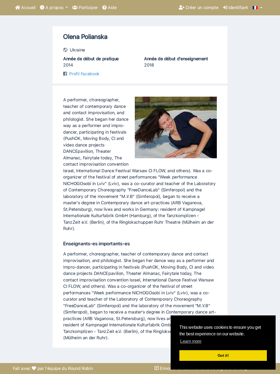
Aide (112, 7)
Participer (88, 7)
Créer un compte (201, 7)
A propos (54, 7)
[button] (257, 7)
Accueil (28, 7)
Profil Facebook (84, 73)
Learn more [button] (190, 341)
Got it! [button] (223, 355)
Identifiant (237, 7)
